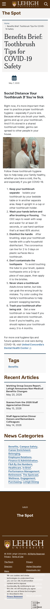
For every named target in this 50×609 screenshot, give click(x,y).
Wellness (13, 478)
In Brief (27, 467)
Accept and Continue (35, 605)
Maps (6, 571)
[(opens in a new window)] (25, 4)
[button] (45, 4)
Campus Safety (28, 446)
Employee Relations (19, 457)
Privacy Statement (15, 596)
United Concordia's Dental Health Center (24, 346)
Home (6, 23)
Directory (8, 566)
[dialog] (25, 591)
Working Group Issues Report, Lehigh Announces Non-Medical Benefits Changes (24, 389)
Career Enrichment (19, 450)
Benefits (13, 366)
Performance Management (23, 471)
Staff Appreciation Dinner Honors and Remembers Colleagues (21, 419)
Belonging (14, 453)
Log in (25, 507)
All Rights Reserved (36, 553)
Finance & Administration (23, 460)
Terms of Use (17, 556)
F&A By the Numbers (20, 464)
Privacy (7, 556)
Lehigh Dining (31, 482)
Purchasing (15, 482)
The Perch (8, 562)
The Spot (11, 13)
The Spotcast (30, 474)
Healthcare (14, 467)
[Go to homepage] (25, 544)
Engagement (28, 478)
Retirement (14, 474)
